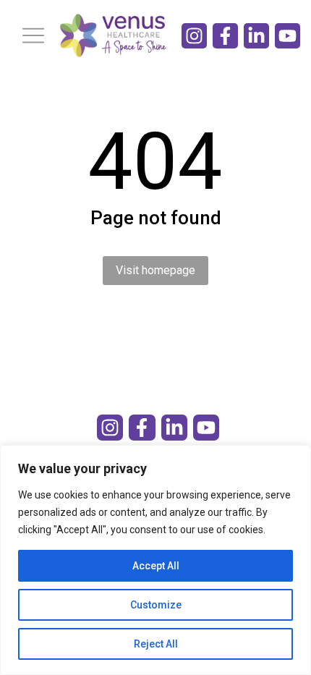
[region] (155, 560)
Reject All (156, 644)
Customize (156, 605)
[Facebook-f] (225, 35)
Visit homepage (155, 270)
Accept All (155, 566)
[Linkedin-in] (256, 35)
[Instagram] (194, 35)
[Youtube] (287, 35)
